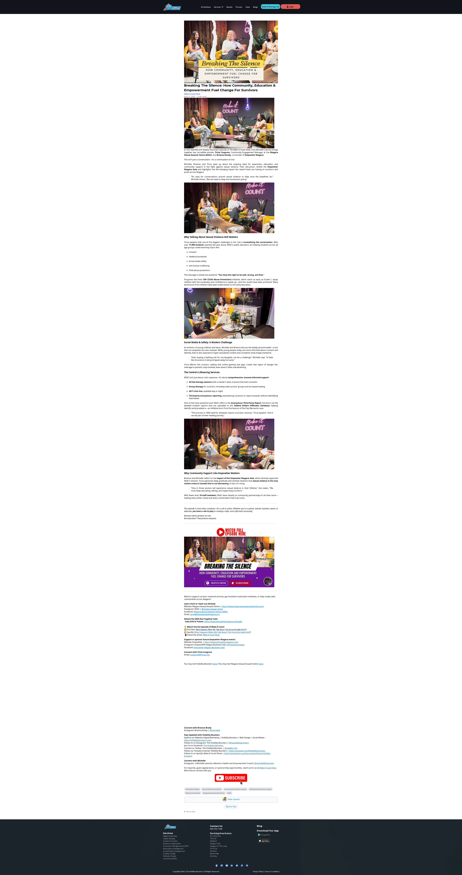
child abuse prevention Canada (260, 789)
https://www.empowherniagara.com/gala (223, 621)
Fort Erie (213, 848)
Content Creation (170, 841)
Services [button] (217, 7)
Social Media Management (174, 851)
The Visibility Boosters (194, 871)
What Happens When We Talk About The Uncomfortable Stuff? (222, 632)
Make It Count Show (193, 793)
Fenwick (213, 851)
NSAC (229, 793)
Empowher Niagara (192, 789)
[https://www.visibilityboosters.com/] (172, 7)
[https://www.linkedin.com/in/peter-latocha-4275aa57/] (232, 865)
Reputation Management (173, 848)
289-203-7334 (216, 829)
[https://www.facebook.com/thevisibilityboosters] (216, 865)
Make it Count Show (192, 94)
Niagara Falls (215, 843)
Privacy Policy (258, 871)
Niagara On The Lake (218, 846)
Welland (213, 841)
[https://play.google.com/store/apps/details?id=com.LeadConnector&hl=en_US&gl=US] (278, 834)
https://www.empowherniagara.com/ (221, 642)
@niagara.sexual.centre (212, 609)
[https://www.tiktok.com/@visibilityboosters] (242, 865)
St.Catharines (215, 836)
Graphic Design (169, 853)
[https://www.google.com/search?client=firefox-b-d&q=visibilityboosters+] (247, 865)
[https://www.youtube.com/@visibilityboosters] (226, 865)
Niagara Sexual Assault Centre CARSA (211, 611)
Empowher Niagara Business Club (209, 647)
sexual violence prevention (211, 789)
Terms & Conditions (271, 871)
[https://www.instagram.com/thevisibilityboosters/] (221, 865)
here (215, 664)
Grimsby (213, 856)
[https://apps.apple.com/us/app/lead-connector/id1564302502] (278, 841)
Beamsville (214, 853)
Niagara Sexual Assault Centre (213, 793)
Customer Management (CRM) (176, 846)
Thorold (213, 838)
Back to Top (231, 806)
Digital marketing (170, 836)
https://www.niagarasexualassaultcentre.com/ (243, 606)
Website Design (169, 856)
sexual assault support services (235, 789)
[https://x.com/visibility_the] (237, 865)
